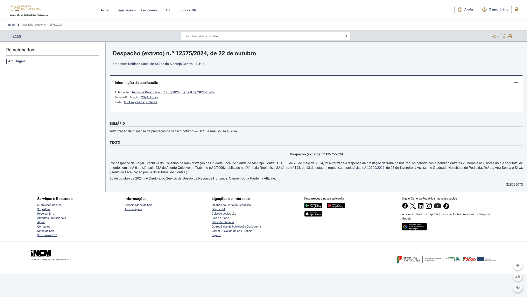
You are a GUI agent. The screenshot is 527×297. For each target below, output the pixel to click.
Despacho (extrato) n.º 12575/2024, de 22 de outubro (184, 53)
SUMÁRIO (117, 124)
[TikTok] (446, 208)
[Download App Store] (313, 215)
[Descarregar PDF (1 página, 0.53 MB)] (504, 36)
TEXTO (115, 142)
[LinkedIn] (421, 207)
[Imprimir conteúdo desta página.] (510, 36)
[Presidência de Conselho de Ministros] (419, 265)
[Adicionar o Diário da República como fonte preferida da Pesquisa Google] (414, 229)
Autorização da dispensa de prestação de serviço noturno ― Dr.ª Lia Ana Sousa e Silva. (174, 131)
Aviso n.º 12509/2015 (369, 167)
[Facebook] (405, 207)
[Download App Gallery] (336, 207)
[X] (413, 207)
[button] (25, 8)
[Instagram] (429, 208)
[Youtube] (437, 208)
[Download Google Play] (313, 207)
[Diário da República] (25, 9)
